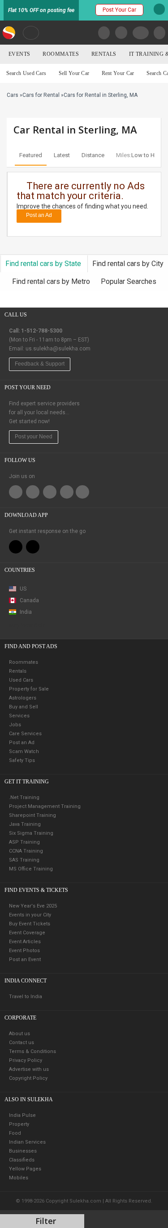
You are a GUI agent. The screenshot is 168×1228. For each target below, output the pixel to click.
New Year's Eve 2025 (33, 906)
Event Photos (24, 950)
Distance (93, 155)
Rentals (103, 54)
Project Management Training (45, 806)
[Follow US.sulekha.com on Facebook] (15, 492)
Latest (62, 155)
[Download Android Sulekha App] (32, 547)
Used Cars (21, 680)
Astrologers (22, 698)
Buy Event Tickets (29, 924)
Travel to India (25, 996)
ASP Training (24, 842)
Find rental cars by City (128, 263)
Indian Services (27, 1142)
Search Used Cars (26, 73)
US (22, 589)
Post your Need (33, 436)
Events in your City (30, 915)
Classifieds (21, 1160)
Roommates (61, 54)
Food (15, 1133)
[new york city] (31, 33)
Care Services (25, 734)
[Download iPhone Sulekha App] (15, 547)
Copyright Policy (28, 1078)
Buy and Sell (23, 707)
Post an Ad (39, 215)
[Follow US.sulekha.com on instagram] (66, 492)
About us (19, 1034)
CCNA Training (26, 851)
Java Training (25, 824)
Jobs (15, 725)
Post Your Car (119, 10)
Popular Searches (128, 281)
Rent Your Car (118, 73)
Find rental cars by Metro (52, 281)
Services (19, 716)
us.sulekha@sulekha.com (58, 349)
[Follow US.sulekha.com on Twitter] (32, 492)
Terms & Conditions (32, 1051)
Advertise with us (29, 1069)
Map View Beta (27, 625)
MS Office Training (31, 869)
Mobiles (18, 1178)
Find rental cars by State (44, 263)
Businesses (23, 1151)
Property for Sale (29, 689)
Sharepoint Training (32, 815)
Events (19, 54)
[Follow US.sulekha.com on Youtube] (82, 492)
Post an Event (25, 959)
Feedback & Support (40, 364)
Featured (30, 155)
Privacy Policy (25, 1060)
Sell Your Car (74, 73)
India (25, 612)
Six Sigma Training (31, 833)
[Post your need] (159, 32)
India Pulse (22, 1115)
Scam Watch (24, 751)
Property (19, 1124)
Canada (28, 600)
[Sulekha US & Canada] (9, 33)
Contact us (21, 1042)
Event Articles (25, 942)
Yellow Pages (25, 1169)
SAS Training (24, 860)
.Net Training (24, 797)
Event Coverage (27, 933)
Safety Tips (22, 760)
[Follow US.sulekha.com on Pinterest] (49, 492)
